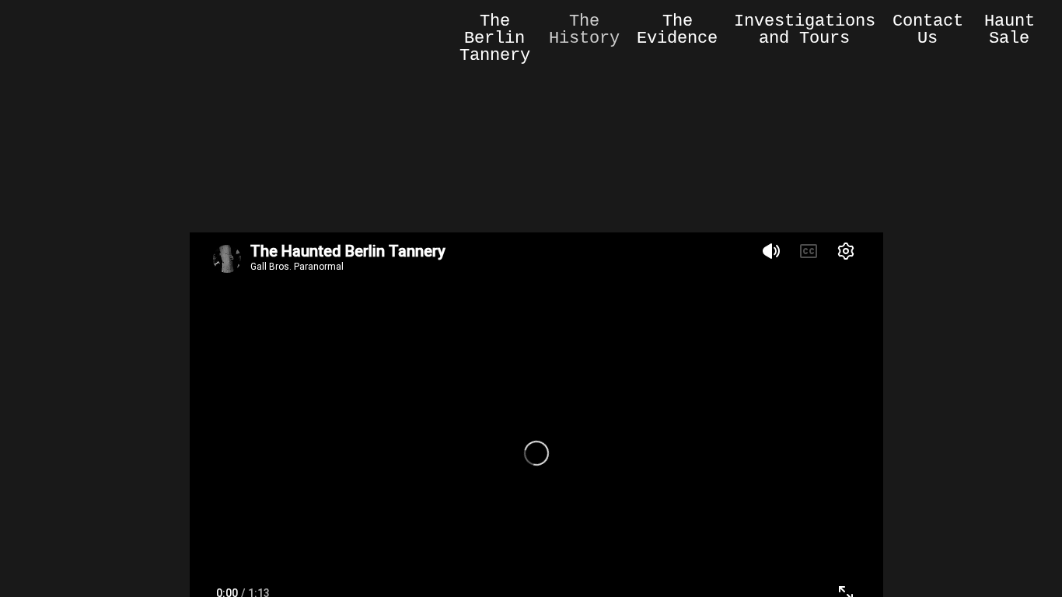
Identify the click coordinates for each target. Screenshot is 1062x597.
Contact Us (928, 30)
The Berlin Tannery (494, 38)
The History (584, 30)
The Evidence (677, 30)
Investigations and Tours (804, 30)
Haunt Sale (1009, 30)
